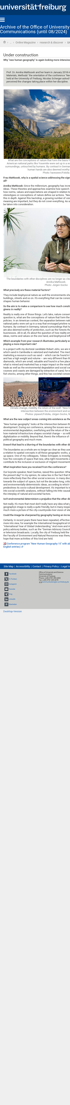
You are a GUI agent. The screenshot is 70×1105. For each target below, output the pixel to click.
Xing (10, 594)
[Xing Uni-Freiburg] (6, 594)
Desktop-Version (12, 611)
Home (4, 42)
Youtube (12, 589)
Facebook (13, 574)
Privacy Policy (51, 566)
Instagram (13, 584)
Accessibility (23, 566)
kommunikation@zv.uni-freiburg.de (55, 582)
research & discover (51, 42)
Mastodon (13, 604)
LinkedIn (12, 599)
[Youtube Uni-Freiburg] (6, 589)
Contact (36, 566)
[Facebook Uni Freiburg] (6, 574)
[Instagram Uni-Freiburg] (6, 584)
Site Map (8, 566)
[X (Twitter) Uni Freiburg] (6, 579)
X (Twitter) (13, 579)
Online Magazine (26, 42)
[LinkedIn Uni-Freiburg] (6, 599)
